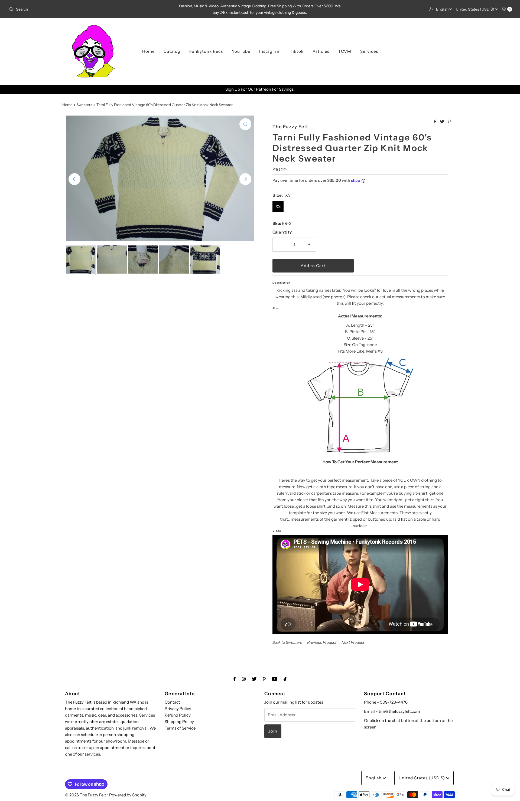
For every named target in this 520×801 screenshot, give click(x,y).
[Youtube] (274, 679)
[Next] (245, 179)
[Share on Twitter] (442, 121)
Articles (321, 51)
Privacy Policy (178, 708)
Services (369, 51)
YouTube (241, 51)
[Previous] (74, 179)
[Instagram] (244, 679)
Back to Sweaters (287, 642)
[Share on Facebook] (435, 121)
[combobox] (89, 9)
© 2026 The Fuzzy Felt (85, 794)
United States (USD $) (475, 9)
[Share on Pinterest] (449, 121)
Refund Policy (178, 715)
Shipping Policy (179, 721)
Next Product (353, 642)
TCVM (344, 51)
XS (278, 206)
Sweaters (84, 105)
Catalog (172, 51)
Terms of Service (180, 728)
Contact (172, 702)
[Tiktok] (285, 679)
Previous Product (321, 642)
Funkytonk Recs (206, 51)
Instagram (270, 51)
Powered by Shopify (128, 794)
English (442, 9)
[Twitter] (254, 679)
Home (148, 51)
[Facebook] (234, 679)
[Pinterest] (264, 679)
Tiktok (297, 51)
